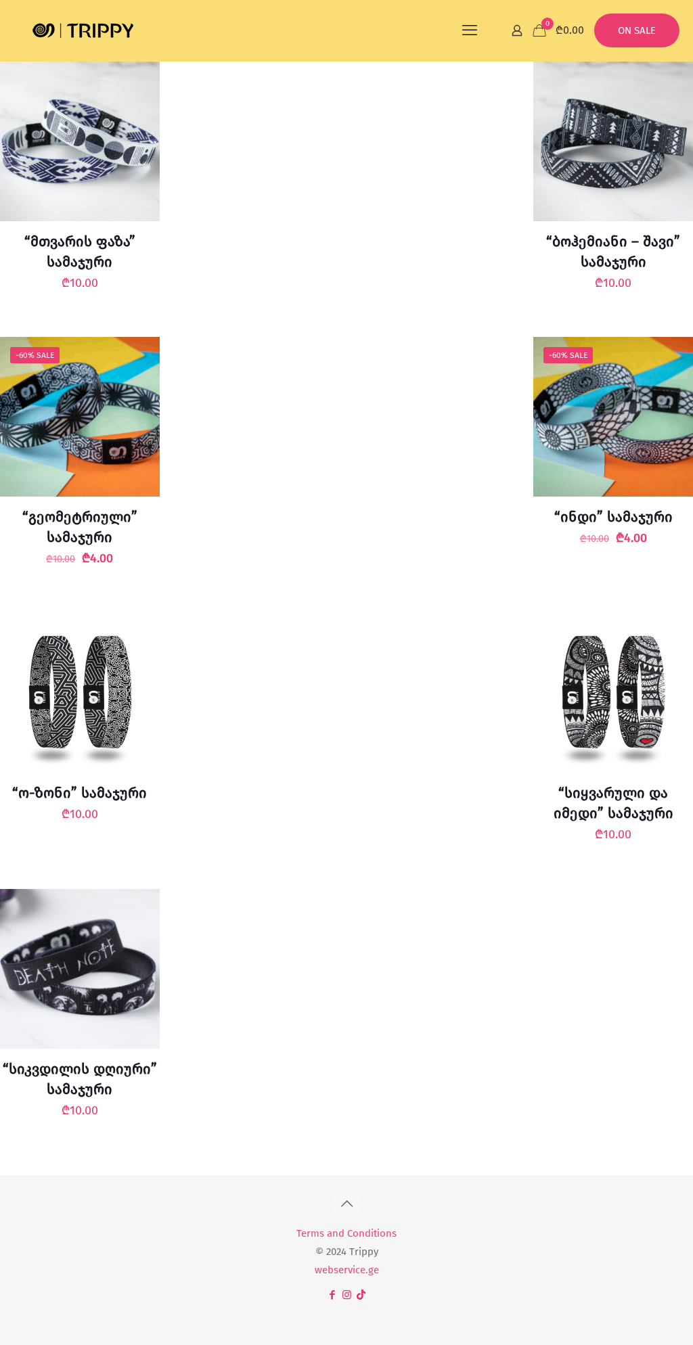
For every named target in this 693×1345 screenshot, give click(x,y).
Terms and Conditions (346, 1233)
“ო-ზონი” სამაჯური (79, 793)
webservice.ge (347, 1270)
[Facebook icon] (333, 1295)
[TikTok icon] (361, 1295)
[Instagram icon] (347, 1295)
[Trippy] (83, 30)
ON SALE (637, 30)
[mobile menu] (469, 30)
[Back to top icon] (346, 1203)
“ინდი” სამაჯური (613, 517)
